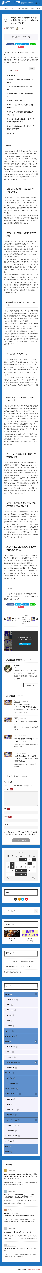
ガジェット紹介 (11, 1088)
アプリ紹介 (10, 1078)
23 (25, 870)
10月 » (34, 878)
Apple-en (9, 1031)
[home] (15, 899)
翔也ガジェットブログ (17, 3)
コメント (7, 789)
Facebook (11, 44)
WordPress (11, 1130)
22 (21, 870)
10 (29, 863)
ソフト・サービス (12, 1120)
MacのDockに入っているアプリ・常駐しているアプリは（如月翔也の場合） (26, 758)
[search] (36, 911)
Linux (16, 735)
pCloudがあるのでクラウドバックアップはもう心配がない (26, 619)
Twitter (19, 44)
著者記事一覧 (30, 685)
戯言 (12, 28)
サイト (6, 824)
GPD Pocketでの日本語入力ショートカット (17, 1232)
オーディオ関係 (11, 1083)
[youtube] (26, 899)
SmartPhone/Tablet (12, 1062)
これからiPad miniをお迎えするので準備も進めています (20, 127)
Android (11, 1099)
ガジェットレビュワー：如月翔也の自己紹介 (20, 961)
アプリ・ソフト (13, 1136)
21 (16, 870)
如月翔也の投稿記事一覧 (13, 972)
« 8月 (7, 878)
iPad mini (11, 1010)
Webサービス (12, 1125)
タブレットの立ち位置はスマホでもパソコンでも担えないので (20, 120)
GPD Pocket (17, 701)
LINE (33, 44)
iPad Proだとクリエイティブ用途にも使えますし (20, 106)
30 (25, 874)
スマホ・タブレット (13, 1094)
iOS (9, 1104)
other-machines (11, 1036)
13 (12, 867)
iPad (19, 8)
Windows (11, 1057)
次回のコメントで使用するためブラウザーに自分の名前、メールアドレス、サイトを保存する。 (22, 833)
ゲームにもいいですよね (16, 100)
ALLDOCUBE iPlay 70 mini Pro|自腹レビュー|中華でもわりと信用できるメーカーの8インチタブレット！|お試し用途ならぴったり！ (21, 1176)
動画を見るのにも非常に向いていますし (20, 95)
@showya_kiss (29, 52)
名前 (5, 808)
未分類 (8, 1151)
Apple (13, 8)
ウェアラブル (12, 1109)
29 (21, 874)
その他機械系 (11, 1115)
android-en (11, 1067)
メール (6, 816)
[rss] (19, 899)
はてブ (26, 44)
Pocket (21, 47)
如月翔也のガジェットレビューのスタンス (19, 967)
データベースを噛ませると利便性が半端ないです (20, 113)
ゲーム (16, 718)
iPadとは (11, 75)
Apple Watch (12, 999)
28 (16, 874)
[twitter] (22, 899)
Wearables (9, 1073)
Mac (15, 753)
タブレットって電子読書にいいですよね (20, 88)
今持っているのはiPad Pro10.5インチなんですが (20, 81)
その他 (10, 1025)
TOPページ (6, 8)
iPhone (10, 1015)
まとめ (10, 133)
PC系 (8, 1041)
